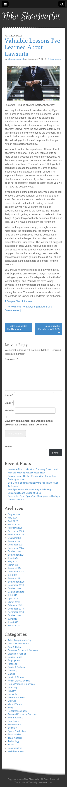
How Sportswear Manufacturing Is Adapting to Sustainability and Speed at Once (30, 491)
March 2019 (14, 601)
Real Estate (13, 720)
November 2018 (16, 611)
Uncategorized (15, 747)
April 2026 (13, 521)
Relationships (14, 724)
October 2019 (14, 588)
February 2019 (15, 605)
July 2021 (12, 574)
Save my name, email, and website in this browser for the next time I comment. (29, 422)
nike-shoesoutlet (16, 58)
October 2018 (14, 615)
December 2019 (16, 584)
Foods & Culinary (16, 667)
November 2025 (16, 534)
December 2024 (16, 544)
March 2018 (14, 625)
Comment (11, 359)
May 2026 (13, 517)
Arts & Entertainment (18, 643)
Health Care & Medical (19, 680)
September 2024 (16, 554)
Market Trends (15, 704)
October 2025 (14, 537)
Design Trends (15, 656)
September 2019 (16, 591)
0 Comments (54, 58)
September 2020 (16, 581)
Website (9, 410)
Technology (13, 741)
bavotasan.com (45, 782)
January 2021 (14, 578)
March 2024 (14, 564)
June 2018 (13, 622)
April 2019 (13, 598)
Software (12, 727)
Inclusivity (12, 687)
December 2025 (16, 531)
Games (11, 673)
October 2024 (14, 551)
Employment (14, 660)
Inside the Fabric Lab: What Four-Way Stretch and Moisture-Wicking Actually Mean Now (32, 471)
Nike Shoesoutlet (31, 16)
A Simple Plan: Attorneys (18, 301)
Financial (12, 663)
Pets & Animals (13, 35)
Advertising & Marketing (19, 640)
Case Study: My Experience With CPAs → (49, 329)
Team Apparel (15, 737)
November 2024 (16, 547)
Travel (11, 744)
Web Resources (16, 751)
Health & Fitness (16, 677)
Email (9, 403)
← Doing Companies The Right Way (17, 327)
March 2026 (14, 524)
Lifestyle (12, 700)
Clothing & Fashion (17, 653)
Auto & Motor (14, 646)
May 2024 (13, 561)
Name (9, 395)
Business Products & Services (23, 650)
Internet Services (16, 697)
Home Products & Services (21, 683)
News (10, 707)
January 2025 (14, 541)
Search (8, 446)
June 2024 (13, 558)
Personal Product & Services (22, 714)
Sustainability (14, 734)
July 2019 (12, 595)
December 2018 (16, 608)
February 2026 (15, 527)
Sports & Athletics (17, 731)
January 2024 (14, 568)
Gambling (12, 670)
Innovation (13, 694)
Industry (12, 690)
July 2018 (12, 618)
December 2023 (16, 571)
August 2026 (14, 514)
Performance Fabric (17, 710)
